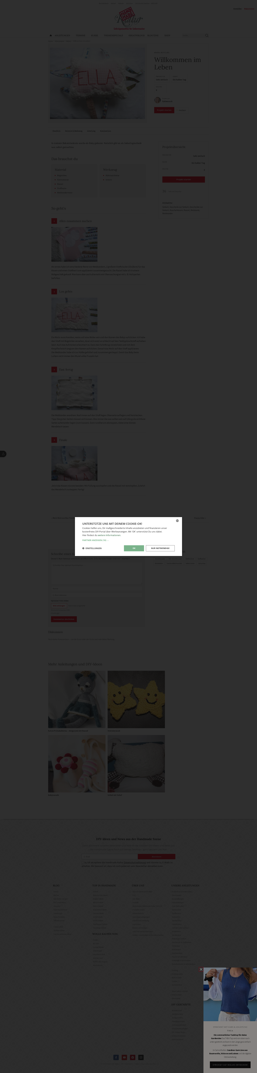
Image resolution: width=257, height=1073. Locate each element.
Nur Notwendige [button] (160, 548)
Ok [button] (134, 548)
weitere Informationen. (109, 535)
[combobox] (177, 520)
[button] (128, 540)
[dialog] (128, 536)
